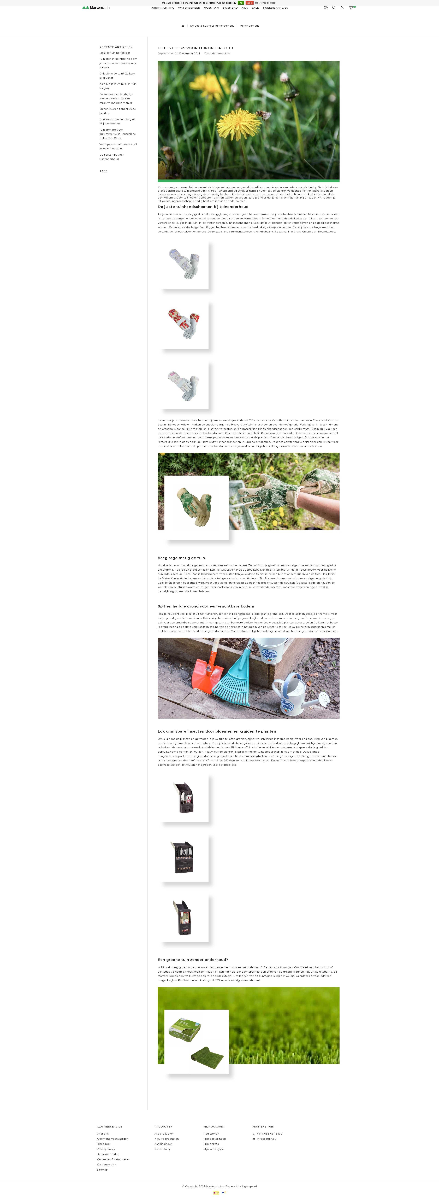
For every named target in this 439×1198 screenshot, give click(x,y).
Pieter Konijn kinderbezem (179, 578)
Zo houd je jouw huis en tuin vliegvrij (118, 86)
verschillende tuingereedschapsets (284, 747)
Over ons (103, 1133)
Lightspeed (249, 1186)
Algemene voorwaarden (112, 1138)
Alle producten (164, 1133)
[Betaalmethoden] (216, 1192)
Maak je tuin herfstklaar (114, 52)
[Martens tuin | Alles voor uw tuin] (99, 8)
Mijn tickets (211, 1144)
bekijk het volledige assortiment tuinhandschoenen (288, 446)
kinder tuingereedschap (208, 631)
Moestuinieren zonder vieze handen (117, 111)
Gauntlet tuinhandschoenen (290, 420)
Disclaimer (104, 1144)
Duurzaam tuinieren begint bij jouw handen (117, 121)
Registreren (211, 1133)
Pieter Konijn (163, 1149)
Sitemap (102, 1169)
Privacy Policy (106, 1149)
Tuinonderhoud (250, 25)
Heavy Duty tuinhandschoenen (251, 424)
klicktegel (225, 976)
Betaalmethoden (108, 1154)
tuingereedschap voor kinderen (237, 578)
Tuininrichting (162, 7)
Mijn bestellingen (215, 1138)
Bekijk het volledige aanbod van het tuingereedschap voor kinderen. (293, 631)
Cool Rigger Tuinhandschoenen (220, 227)
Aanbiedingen (164, 1144)
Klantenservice (106, 1164)
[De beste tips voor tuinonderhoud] (249, 117)
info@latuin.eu (266, 1138)
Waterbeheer (189, 7)
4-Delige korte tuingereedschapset (247, 760)
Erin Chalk (294, 231)
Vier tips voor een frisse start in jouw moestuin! (118, 146)
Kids (244, 7)
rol (208, 976)
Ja (241, 3)
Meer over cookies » (266, 3)
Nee (249, 3)
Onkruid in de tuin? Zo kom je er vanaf (117, 75)
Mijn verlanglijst (214, 1149)
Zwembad (230, 7)
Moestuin (211, 7)
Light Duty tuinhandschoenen (221, 441)
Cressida (307, 231)
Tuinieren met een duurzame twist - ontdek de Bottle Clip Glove (117, 134)
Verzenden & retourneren (113, 1159)
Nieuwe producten (167, 1138)
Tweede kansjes (275, 7)
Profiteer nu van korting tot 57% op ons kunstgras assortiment (219, 980)
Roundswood (326, 231)
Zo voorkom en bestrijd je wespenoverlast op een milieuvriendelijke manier (116, 98)
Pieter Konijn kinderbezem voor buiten (208, 574)
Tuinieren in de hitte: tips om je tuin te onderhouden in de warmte (118, 63)
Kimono (333, 420)
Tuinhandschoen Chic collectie (222, 433)
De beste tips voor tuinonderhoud (212, 25)
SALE (255, 7)
